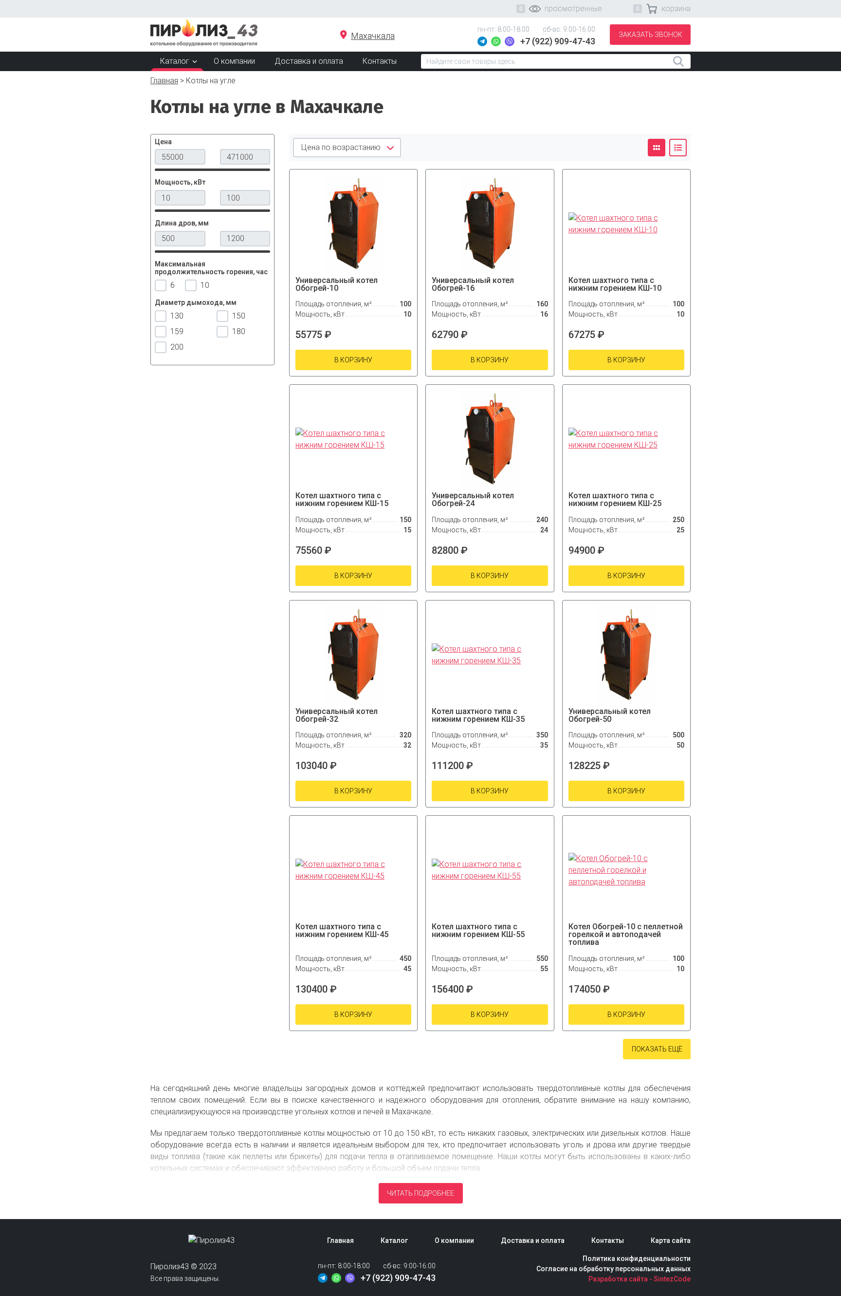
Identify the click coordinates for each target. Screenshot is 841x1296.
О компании (234, 61)
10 (204, 285)
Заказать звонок (650, 34)
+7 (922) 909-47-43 (557, 41)
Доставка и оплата (308, 61)
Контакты (380, 61)
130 (176, 315)
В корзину (353, 360)
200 (176, 347)
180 (238, 331)
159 (176, 331)
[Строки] (678, 147)
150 (238, 315)
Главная (164, 80)
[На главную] (203, 32)
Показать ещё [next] (657, 1049)
